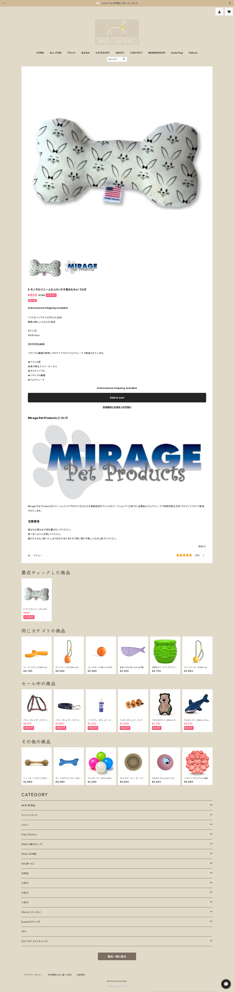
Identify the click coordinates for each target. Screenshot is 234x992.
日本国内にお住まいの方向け (117, 407)
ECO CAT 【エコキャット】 (34, 941)
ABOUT (120, 52)
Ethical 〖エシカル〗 (31, 912)
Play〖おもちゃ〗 (29, 834)
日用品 (24, 873)
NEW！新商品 (28, 805)
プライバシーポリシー (33, 975)
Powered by (113, 986)
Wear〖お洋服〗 (29, 854)
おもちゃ (85, 52)
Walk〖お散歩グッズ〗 (32, 844)
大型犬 (24, 883)
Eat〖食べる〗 (27, 863)
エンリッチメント (29, 815)
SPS (23, 931)
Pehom (193, 52)
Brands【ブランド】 (30, 921)
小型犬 (24, 902)
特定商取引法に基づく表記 (60, 975)
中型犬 (24, 892)
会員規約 (81, 975)
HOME (40, 52)
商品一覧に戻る (117, 956)
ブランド (71, 52)
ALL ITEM (55, 52)
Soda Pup (177, 52)
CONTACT (136, 52)
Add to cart (117, 397)
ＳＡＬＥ (24, 824)
